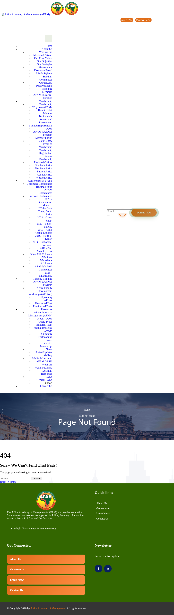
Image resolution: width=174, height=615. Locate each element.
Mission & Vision (42, 55)
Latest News (103, 513)
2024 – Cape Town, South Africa (45, 211)
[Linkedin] (167, 27)
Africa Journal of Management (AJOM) (40, 314)
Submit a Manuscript (46, 345)
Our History (45, 82)
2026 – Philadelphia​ (45, 274)
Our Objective (44, 61)
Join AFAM (126, 20)
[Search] (108, 215)
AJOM (48, 128)
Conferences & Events (40, 180)
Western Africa (44, 177)
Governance (45, 67)
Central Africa (44, 174)
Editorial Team (44, 324)
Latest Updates (44, 352)
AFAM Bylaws (44, 73)
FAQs (49, 376)
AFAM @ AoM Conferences (43, 268)
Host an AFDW (43, 303)
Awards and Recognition (45, 121)
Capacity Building (42, 278)
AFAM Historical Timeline (42, 96)
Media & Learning (42, 358)
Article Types (45, 321)
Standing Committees (45, 78)
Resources (46, 309)
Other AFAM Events (41, 254)
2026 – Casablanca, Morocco (45, 202)
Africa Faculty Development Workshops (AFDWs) (40, 290)
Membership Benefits (40, 125)
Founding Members (47, 90)
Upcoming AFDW (46, 299)
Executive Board (43, 70)
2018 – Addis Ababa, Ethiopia (43, 231)
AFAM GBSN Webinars (44, 363)
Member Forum (43, 137)
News (123, 22)
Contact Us (46, 386)
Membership (45, 101)
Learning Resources (46, 372)
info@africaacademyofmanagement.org (35, 528)
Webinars (47, 257)
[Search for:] (16, 478)
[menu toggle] (48, 38)
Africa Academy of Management (48, 608)
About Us (47, 48)
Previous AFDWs (42, 306)
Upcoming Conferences (39, 183)
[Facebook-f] (98, 568)
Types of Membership (45, 145)
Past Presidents (44, 85)
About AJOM (44, 318)
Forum (157, 20)
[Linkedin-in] (108, 568)
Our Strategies (44, 64)
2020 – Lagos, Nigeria (44, 225)
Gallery (48, 355)
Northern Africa (43, 168)
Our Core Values (43, 58)
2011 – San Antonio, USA (44, 250)
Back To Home (8, 481)
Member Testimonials (45, 115)
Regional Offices (43, 162)
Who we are (45, 52)
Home (49, 45)
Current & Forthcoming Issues (45, 336)
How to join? (45, 110)
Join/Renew (45, 140)
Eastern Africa (44, 171)
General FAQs (44, 379)
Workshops (46, 260)
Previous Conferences (40, 196)
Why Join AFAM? (42, 107)
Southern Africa (43, 165)
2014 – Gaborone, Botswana (42, 243)
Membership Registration (45, 152)
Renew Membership (45, 158)
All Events (46, 263)
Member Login (143, 20)
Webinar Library (43, 367)
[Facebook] (159, 27)
